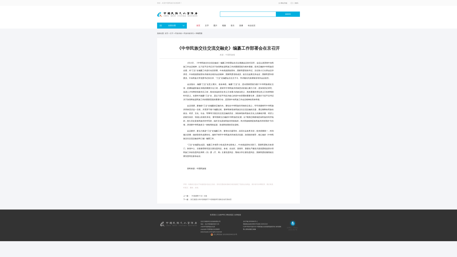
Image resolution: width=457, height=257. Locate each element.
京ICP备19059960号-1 (250, 221)
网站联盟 (229, 215)
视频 (224, 26)
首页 (198, 26)
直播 (241, 26)
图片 (215, 26)
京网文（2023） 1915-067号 (293, 229)
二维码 (295, 3)
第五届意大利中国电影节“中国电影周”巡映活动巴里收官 (211, 199)
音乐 (232, 26)
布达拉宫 (251, 26)
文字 (207, 26)
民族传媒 (178, 33)
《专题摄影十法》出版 (198, 196)
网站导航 (284, 3)
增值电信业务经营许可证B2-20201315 (255, 224)
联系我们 (213, 215)
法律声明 (221, 215)
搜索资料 (288, 14)
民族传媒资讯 (189, 33)
